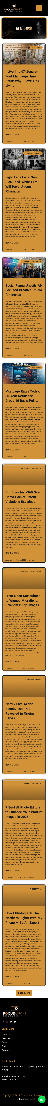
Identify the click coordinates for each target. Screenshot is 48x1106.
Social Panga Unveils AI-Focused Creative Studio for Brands (23, 290)
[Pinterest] (15, 1022)
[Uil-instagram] (7, 1022)
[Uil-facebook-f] (3, 1022)
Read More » (12, 134)
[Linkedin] (11, 1022)
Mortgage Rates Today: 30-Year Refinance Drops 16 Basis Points (22, 396)
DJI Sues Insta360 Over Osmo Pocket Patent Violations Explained (23, 497)
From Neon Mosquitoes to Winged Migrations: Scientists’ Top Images (22, 600)
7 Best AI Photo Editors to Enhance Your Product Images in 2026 (23, 812)
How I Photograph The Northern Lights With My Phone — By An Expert (23, 918)
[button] (39, 8)
